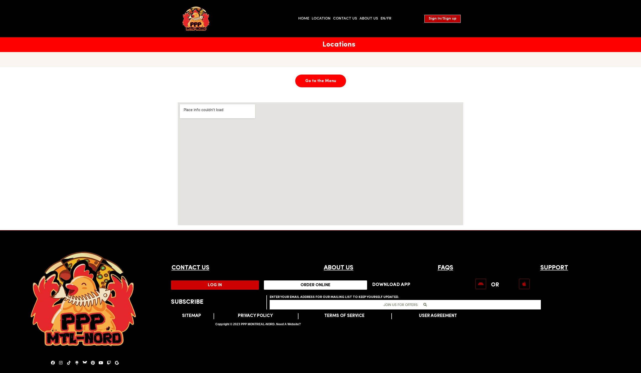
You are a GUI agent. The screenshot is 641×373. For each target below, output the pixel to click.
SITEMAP (191, 316)
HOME (303, 19)
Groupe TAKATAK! (316, 324)
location (321, 19)
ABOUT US (338, 268)
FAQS (445, 268)
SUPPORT (554, 268)
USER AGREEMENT (438, 316)
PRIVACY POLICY (255, 316)
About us (369, 19)
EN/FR (386, 19)
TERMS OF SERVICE (344, 316)
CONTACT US (190, 268)
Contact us (345, 19)
